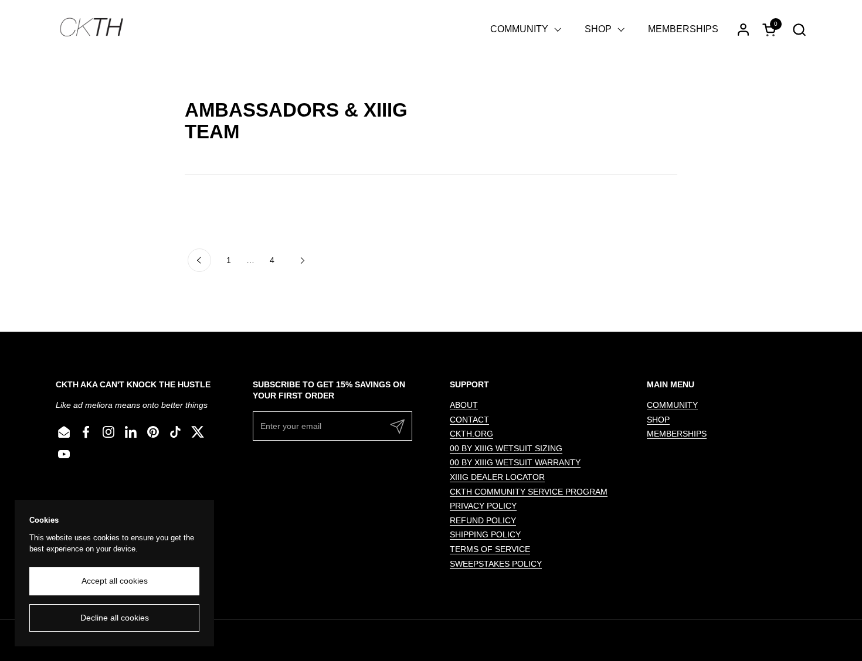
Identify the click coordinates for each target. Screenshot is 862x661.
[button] (799, 29)
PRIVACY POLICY (483, 505)
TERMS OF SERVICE (490, 549)
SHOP (658, 419)
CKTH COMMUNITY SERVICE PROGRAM (529, 491)
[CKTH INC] (91, 29)
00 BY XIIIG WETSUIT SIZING (506, 448)
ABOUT (464, 405)
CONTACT (469, 419)
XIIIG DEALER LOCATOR (497, 477)
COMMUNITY (672, 405)
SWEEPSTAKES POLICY (496, 563)
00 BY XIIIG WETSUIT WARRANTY (515, 462)
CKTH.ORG (471, 433)
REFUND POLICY (483, 520)
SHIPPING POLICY (485, 534)
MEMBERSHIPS (677, 433)
